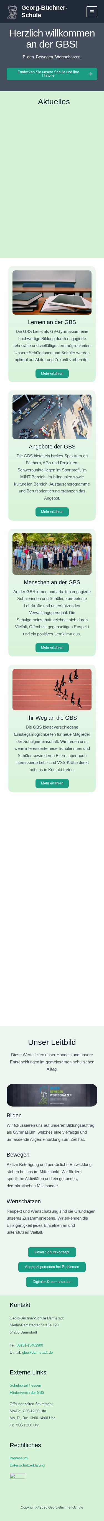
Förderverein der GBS (27, 1392)
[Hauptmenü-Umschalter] (92, 11)
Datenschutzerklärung (27, 1465)
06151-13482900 (30, 1345)
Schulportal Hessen (25, 1385)
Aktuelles (54, 101)
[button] (16, 210)
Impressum (19, 1458)
